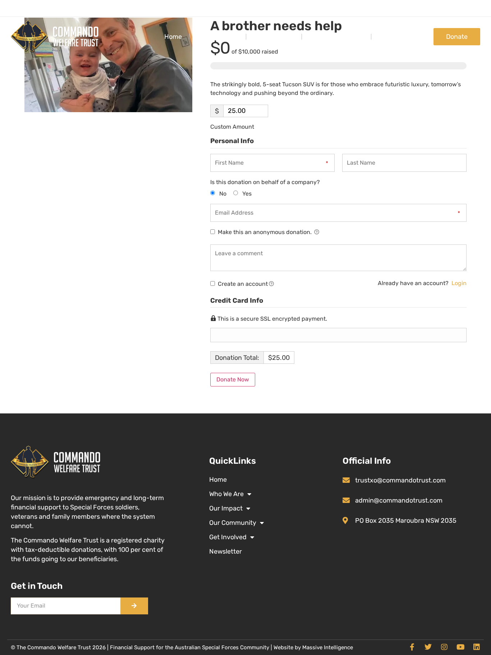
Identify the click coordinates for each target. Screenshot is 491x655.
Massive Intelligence (327, 647)
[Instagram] (444, 647)
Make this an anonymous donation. (264, 232)
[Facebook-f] (412, 647)
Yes (247, 193)
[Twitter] (428, 647)
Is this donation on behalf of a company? (265, 182)
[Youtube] (460, 647)
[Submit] (134, 605)
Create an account (242, 283)
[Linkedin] (476, 647)
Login (459, 283)
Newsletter (225, 551)
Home (173, 37)
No (222, 193)
